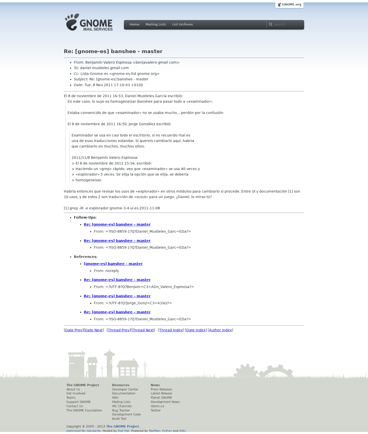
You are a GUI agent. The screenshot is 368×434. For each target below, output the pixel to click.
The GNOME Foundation (84, 410)
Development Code (126, 414)
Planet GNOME (161, 397)
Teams (71, 397)
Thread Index (171, 330)
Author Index (220, 330)
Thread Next (143, 330)
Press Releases (161, 389)
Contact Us (74, 406)
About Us (73, 389)
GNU (182, 430)
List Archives (182, 24)
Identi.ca (157, 406)
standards (94, 430)
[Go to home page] (96, 32)
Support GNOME (78, 402)
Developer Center (125, 389)
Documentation (123, 393)
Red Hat (123, 430)
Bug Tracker (121, 410)
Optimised (73, 430)
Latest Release (161, 393)
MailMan (154, 430)
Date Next (93, 330)
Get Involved (75, 393)
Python (167, 430)
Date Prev (73, 330)
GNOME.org (291, 4)
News (155, 385)
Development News (165, 402)
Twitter (156, 410)
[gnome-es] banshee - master (113, 264)
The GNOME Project (82, 385)
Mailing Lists (156, 24)
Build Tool (119, 418)
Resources (120, 385)
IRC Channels (122, 406)
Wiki (115, 397)
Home (134, 24)
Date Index (196, 330)
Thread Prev (118, 330)
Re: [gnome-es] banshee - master (117, 224)
